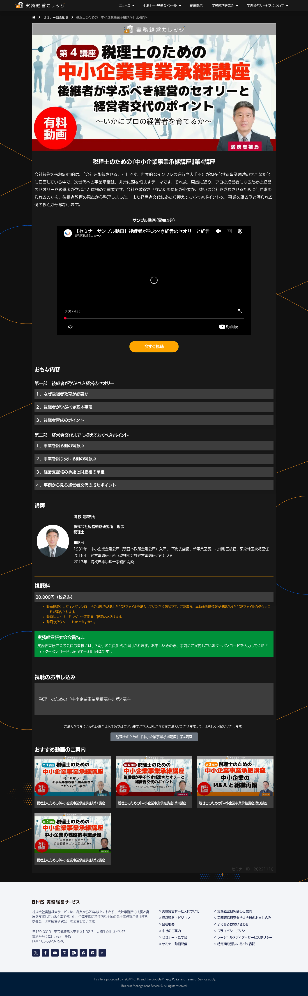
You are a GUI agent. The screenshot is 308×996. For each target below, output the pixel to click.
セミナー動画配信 (55, 17)
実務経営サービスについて (265, 5)
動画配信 (196, 5)
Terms (190, 979)
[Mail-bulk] (74, 953)
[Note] (102, 953)
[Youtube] (55, 953)
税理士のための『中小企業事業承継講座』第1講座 (71, 803)
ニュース (124, 5)
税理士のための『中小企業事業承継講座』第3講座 (233, 803)
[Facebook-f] (45, 953)
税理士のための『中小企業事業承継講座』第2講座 (71, 860)
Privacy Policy (170, 979)
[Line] (93, 953)
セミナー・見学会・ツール (160, 5)
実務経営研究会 (223, 5)
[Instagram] (64, 953)
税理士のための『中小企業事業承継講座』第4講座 (152, 803)
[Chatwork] (83, 953)
